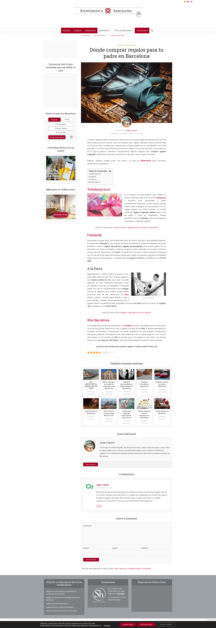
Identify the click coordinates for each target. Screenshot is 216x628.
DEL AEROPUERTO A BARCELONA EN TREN (91, 385)
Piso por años (60, 124)
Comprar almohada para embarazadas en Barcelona (126, 385)
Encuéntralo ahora (57, 137)
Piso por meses (61, 128)
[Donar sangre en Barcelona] (162, 403)
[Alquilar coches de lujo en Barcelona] (162, 374)
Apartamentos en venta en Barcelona (60, 607)
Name (86, 548)
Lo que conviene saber (126, 45)
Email (115, 548)
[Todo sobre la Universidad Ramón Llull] (109, 403)
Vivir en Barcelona (122, 30)
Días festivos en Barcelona (91, 412)
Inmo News (104, 30)
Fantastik (92, 176)
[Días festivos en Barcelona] (91, 403)
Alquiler (54, 120)
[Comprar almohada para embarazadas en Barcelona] (126, 374)
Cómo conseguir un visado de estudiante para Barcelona (108, 385)
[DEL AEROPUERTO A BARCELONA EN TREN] (91, 374)
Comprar (77, 30)
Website (144, 548)
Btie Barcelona (94, 182)
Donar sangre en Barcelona (162, 412)
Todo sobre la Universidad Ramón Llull (109, 413)
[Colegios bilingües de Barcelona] (144, 374)
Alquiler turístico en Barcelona (57, 603)
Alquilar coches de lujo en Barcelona (162, 384)
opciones (107, 626)
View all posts (91, 464)
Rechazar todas (146, 624)
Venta (67, 120)
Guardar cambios (166, 624)
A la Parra (92, 179)
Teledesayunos (94, 174)
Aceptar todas (128, 624)
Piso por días (61, 132)
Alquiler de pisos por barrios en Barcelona (61, 611)
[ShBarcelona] (108, 11)
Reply (99, 506)
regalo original (102, 485)
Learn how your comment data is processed (132, 568)
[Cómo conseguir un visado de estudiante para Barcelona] (109, 374)
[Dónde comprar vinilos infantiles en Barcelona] (144, 403)
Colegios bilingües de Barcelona (144, 384)
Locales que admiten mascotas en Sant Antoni (127, 414)
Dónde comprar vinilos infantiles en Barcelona (144, 414)
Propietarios (90, 30)
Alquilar (66, 30)
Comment (87, 526)
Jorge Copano (131, 130)
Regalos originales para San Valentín (135, 312)
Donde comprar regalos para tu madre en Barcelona (135, 227)
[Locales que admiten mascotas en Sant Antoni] (126, 403)
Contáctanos (142, 30)
